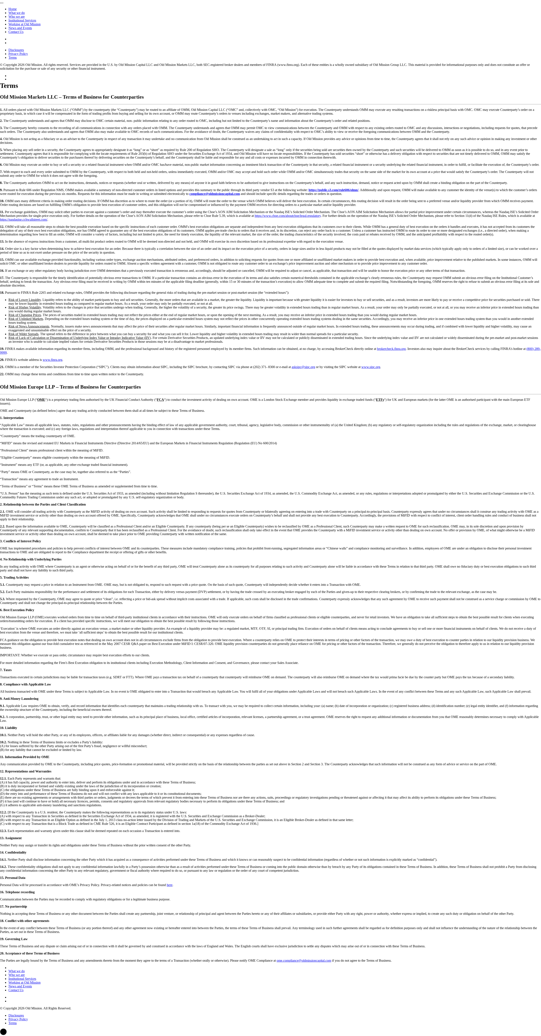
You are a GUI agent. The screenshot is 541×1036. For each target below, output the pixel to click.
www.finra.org (52, 360)
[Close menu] (1, 3)
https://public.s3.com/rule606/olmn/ (333, 190)
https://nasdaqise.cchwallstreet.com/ (23, 219)
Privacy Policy (18, 54)
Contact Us (15, 32)
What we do (16, 13)
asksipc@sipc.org (303, 367)
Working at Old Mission (24, 24)
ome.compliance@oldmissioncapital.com (304, 960)
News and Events (20, 28)
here (169, 885)
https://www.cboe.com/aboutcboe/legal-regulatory (288, 216)
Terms (12, 57)
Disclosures (16, 50)
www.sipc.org (370, 367)
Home (12, 9)
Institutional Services (22, 20)
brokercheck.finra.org (391, 349)
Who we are (16, 16)
